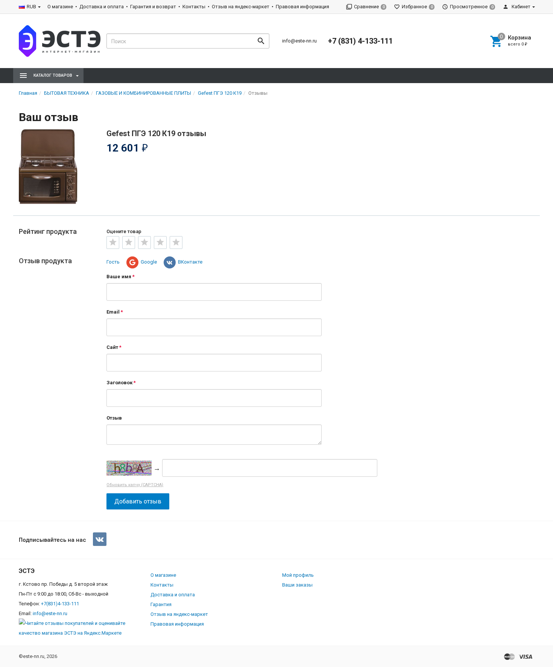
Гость (113, 262)
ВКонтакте (190, 262)
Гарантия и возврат (153, 6)
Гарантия (161, 604)
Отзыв (114, 418)
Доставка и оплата (101, 6)
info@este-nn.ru (299, 41)
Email (113, 312)
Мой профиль (298, 575)
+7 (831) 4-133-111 (360, 40)
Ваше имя (118, 276)
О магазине (60, 6)
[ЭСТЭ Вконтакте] (99, 539)
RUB (31, 6)
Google (149, 262)
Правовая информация (302, 6)
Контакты (193, 6)
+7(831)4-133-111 (60, 603)
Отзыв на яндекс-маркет (240, 6)
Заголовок (119, 382)
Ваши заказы (297, 585)
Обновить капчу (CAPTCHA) (134, 484)
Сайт (112, 347)
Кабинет (520, 6)
